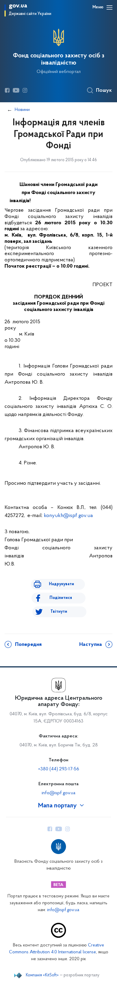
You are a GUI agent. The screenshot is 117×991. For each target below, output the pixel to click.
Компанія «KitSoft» (42, 975)
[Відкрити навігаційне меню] (109, 7)
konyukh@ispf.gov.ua (68, 516)
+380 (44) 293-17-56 (58, 769)
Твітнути (58, 611)
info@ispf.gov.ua (58, 793)
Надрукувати (61, 584)
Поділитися (61, 598)
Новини (22, 109)
